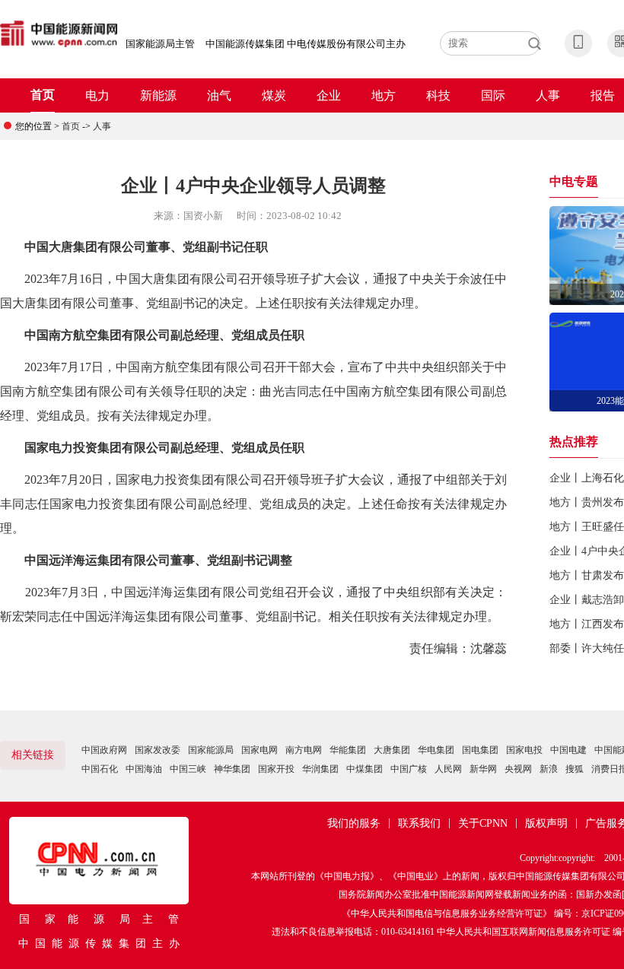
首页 (42, 94)
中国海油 (144, 769)
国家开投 (276, 769)
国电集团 (480, 750)
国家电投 (524, 750)
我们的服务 (353, 823)
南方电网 (303, 750)
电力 (97, 95)
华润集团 (320, 769)
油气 (219, 95)
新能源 (158, 95)
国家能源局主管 (160, 43)
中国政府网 (104, 750)
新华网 (483, 769)
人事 (548, 95)
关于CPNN (483, 823)
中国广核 (408, 769)
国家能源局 (211, 750)
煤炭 (274, 95)
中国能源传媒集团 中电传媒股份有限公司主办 (305, 43)
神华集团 (232, 769)
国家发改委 (157, 750)
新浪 (549, 769)
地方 (383, 95)
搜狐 (574, 769)
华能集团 (348, 750)
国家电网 (259, 750)
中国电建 (568, 750)
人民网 (448, 769)
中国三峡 (188, 769)
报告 (603, 95)
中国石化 (99, 769)
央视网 (518, 769)
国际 (493, 95)
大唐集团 (392, 750)
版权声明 (546, 823)
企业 (329, 95)
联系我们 (419, 823)
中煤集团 (364, 769)
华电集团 (436, 750)
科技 (438, 95)
